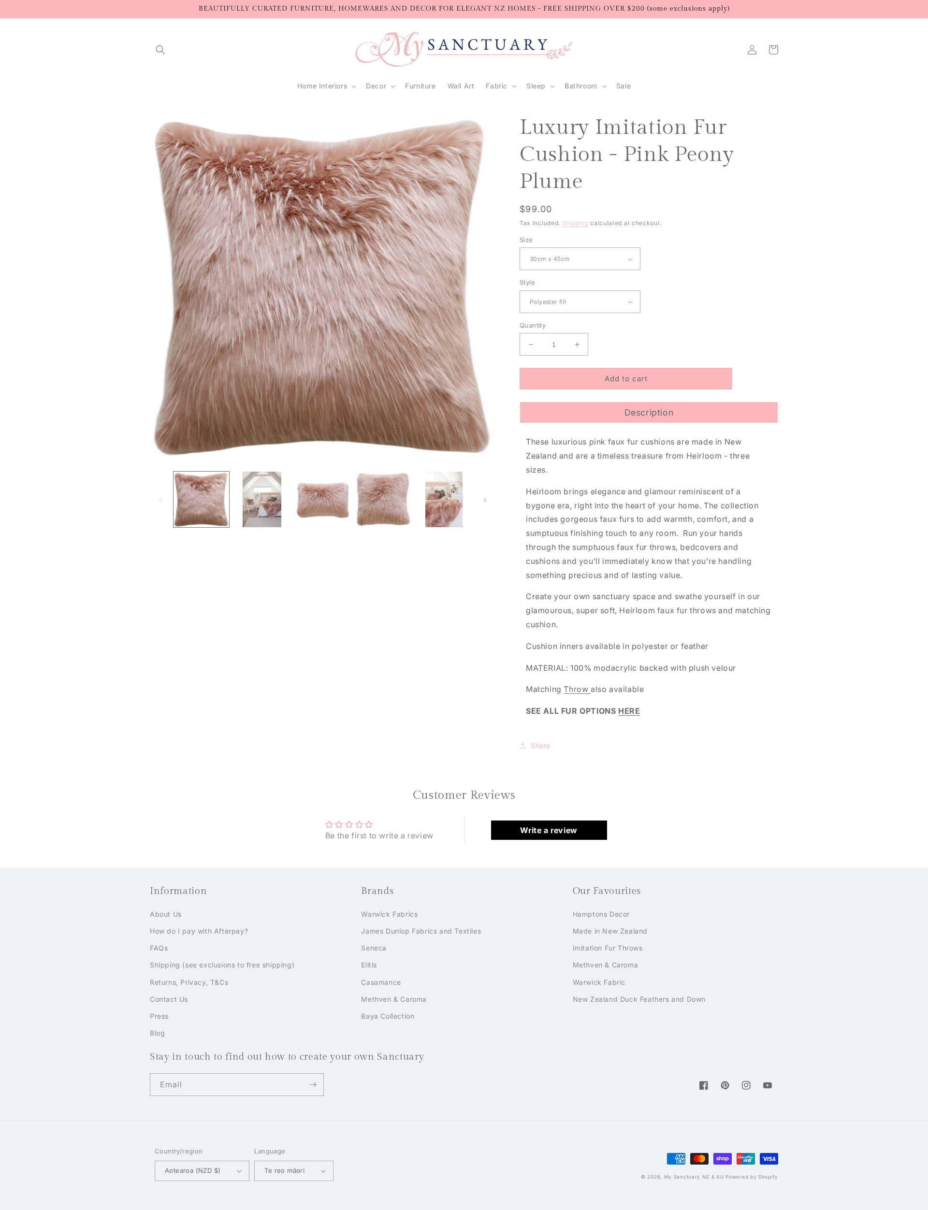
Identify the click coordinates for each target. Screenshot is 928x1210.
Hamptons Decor (601, 914)
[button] (160, 49)
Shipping (575, 223)
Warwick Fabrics (389, 914)
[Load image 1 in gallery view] (201, 499)
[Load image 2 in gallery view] (262, 499)
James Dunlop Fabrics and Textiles (421, 931)
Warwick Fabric (599, 982)
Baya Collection (387, 1016)
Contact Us (169, 999)
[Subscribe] (312, 1084)
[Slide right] (484, 499)
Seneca (374, 948)
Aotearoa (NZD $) (192, 1170)
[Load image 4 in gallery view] (383, 499)
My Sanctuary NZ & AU (694, 1177)
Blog (157, 1033)
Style (527, 282)
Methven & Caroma (394, 999)
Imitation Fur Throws (608, 948)
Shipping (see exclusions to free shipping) (222, 965)
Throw (577, 689)
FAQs (159, 948)
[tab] (649, 412)
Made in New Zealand (610, 931)
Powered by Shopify (751, 1177)
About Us (166, 914)
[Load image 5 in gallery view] (444, 499)
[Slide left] (160, 499)
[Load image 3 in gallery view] (322, 499)
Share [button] (541, 745)
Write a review (548, 830)
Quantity (533, 325)
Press (159, 1016)
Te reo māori (284, 1170)
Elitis (369, 965)
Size (526, 240)
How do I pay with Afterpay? (199, 931)
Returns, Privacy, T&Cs (189, 982)
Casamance (381, 982)
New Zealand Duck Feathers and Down (639, 999)
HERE (629, 711)
